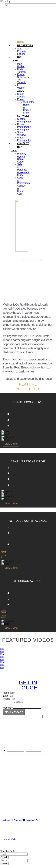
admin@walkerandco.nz (16, 806)
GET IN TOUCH (28, 685)
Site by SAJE (10, 839)
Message (8, 708)
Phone (7, 698)
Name (6, 693)
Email (6, 695)
